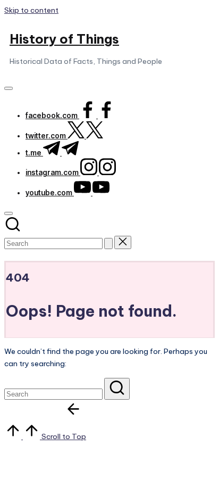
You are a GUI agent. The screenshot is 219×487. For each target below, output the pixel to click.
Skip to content (31, 10)
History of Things (64, 39)
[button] (108, 243)
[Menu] (8, 88)
